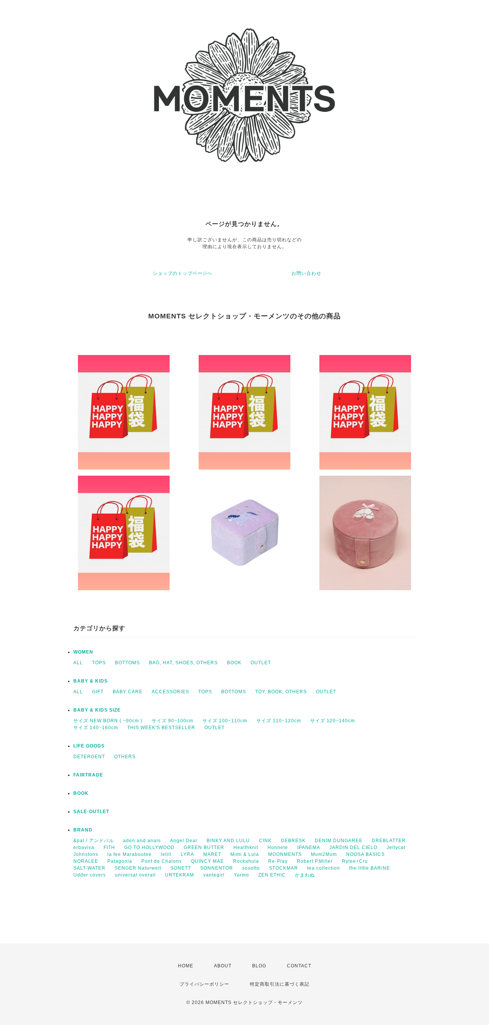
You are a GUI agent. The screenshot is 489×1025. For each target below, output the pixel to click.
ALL (78, 662)
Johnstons (85, 854)
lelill (166, 854)
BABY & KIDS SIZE (97, 710)
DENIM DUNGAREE (339, 840)
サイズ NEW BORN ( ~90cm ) (107, 720)
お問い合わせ (306, 273)
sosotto (251, 868)
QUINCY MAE (207, 861)
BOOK (234, 662)
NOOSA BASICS (365, 854)
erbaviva (83, 847)
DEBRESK (293, 840)
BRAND (82, 830)
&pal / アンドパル (93, 840)
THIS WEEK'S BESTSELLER (161, 727)
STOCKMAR (283, 868)
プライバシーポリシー (204, 984)
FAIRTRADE (88, 775)
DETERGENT (89, 756)
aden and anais (142, 840)
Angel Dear (184, 840)
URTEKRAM (179, 875)
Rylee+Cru (355, 861)
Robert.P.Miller (315, 861)
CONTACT (299, 966)
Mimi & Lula (244, 854)
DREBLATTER (389, 840)
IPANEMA (308, 847)
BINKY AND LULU (228, 840)
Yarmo (241, 875)
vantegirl (214, 875)
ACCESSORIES (170, 691)
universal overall (135, 875)
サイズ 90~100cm (172, 720)
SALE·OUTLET (91, 811)
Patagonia (119, 861)
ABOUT (223, 966)
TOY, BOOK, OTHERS (281, 691)
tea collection (323, 868)
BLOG (259, 966)
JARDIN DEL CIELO (353, 847)
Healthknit (245, 847)
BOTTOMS (127, 662)
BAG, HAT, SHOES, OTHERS (183, 662)
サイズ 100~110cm (224, 720)
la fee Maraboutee (129, 854)
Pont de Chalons (161, 861)
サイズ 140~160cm (95, 727)
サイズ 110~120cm (278, 720)
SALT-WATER (89, 868)
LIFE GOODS (89, 746)
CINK (265, 840)
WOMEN (83, 652)
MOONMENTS (285, 854)
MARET (212, 854)
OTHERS (125, 756)
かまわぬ (305, 875)
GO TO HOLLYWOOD (149, 847)
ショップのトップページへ (182, 273)
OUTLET (261, 662)
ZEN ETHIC (272, 875)
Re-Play (278, 861)
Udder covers (89, 875)
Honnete (277, 847)
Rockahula (246, 861)
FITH (109, 847)
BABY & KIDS (90, 681)
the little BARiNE (369, 868)
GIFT (98, 691)
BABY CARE (127, 691)
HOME (185, 966)
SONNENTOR (216, 868)
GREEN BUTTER (204, 847)
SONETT (180, 868)
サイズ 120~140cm (332, 720)
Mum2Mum (324, 854)
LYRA (187, 854)
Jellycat (396, 847)
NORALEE (85, 861)
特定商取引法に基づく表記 (279, 984)
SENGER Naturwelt (138, 868)
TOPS (99, 662)
